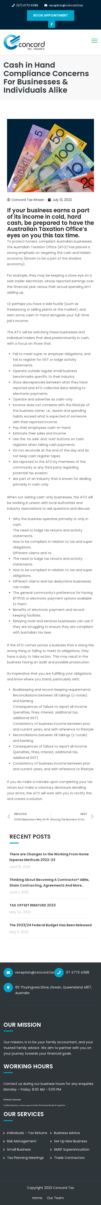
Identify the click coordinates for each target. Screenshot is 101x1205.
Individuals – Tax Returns (27, 1133)
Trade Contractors (69, 1157)
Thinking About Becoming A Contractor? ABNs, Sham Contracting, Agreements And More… (49, 882)
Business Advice (67, 1133)
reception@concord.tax (34, 972)
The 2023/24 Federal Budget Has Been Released (50, 925)
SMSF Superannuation (71, 1149)
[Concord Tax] (24, 42)
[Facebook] (51, 24)
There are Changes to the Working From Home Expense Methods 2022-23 (49, 857)
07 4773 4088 (77, 972)
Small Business (19, 1149)
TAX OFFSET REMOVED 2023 (32, 905)
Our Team (55, 1198)
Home (37, 1198)
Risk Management (21, 1141)
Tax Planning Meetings (25, 1157)
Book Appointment (50, 15)
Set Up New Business (70, 1141)
